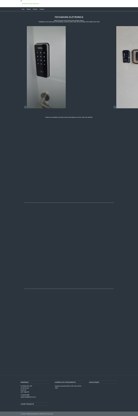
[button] (47, 159)
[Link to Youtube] (116, 3)
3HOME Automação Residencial (32, 413)
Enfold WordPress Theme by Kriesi (46, 413)
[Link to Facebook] (114, 3)
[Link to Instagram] (111, 3)
